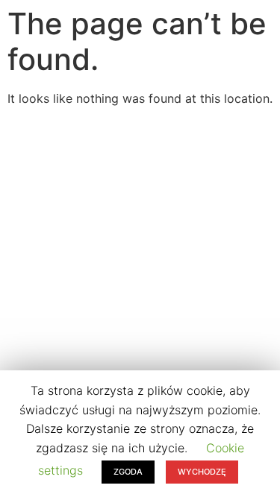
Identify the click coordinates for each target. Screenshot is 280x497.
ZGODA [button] (128, 471)
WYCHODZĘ (202, 471)
